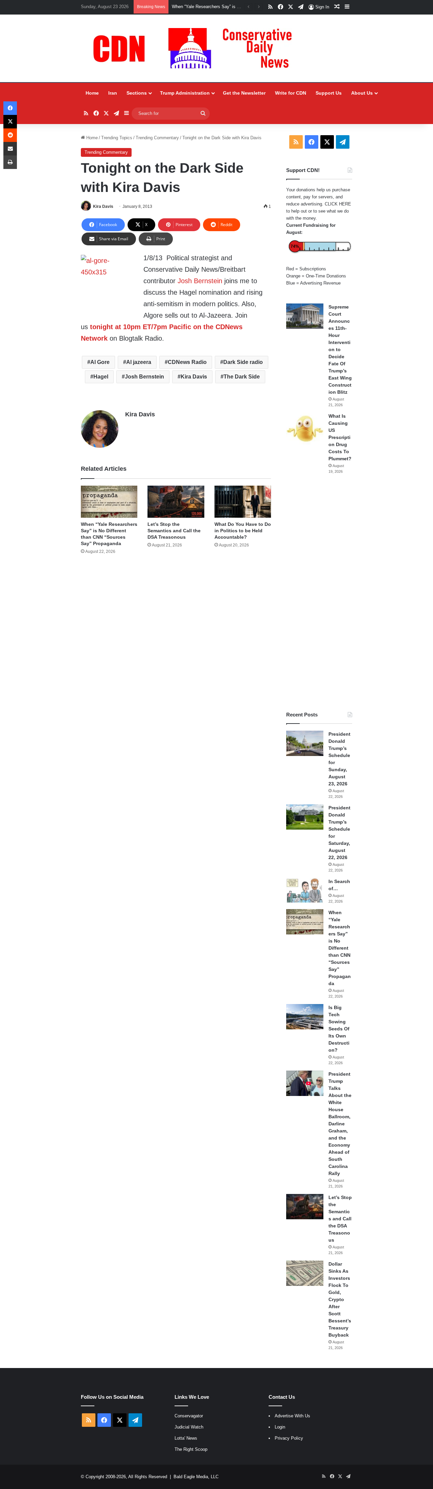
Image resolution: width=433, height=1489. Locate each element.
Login (280, 1427)
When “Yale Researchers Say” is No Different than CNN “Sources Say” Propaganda (339, 948)
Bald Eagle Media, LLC (196, 1476)
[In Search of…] (304, 890)
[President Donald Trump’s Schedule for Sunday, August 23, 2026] (304, 743)
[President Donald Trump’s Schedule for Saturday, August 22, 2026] (304, 817)
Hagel (100, 377)
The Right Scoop (191, 1449)
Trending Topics (116, 137)
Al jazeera (138, 362)
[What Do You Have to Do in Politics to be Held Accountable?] (242, 501)
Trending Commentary (157, 137)
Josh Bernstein (200, 281)
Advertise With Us (292, 1415)
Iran (112, 93)
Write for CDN (290, 93)
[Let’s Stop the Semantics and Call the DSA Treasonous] (175, 501)
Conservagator (189, 1415)
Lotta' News (186, 1438)
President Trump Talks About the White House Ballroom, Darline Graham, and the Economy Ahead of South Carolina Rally (339, 1123)
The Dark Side (242, 377)
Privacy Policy (289, 1438)
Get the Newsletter (244, 93)
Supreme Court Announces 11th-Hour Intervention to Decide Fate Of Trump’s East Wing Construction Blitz (340, 349)
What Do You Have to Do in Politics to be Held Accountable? (242, 530)
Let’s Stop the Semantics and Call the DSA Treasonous (174, 530)
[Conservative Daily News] (196, 48)
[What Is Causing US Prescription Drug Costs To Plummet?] (304, 429)
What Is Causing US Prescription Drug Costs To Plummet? (339, 437)
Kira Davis (103, 206)
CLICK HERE (338, 203)
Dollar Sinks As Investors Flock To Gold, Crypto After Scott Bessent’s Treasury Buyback (339, 1299)
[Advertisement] (319, 592)
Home (92, 93)
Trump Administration (185, 93)
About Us (362, 93)
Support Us (329, 93)
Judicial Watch (189, 1427)
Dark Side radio (243, 362)
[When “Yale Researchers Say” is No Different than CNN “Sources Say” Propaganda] (109, 501)
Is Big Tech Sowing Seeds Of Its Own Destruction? (338, 1029)
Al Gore (100, 362)
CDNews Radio (187, 362)
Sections (137, 93)
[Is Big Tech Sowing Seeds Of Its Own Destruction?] (304, 1016)
